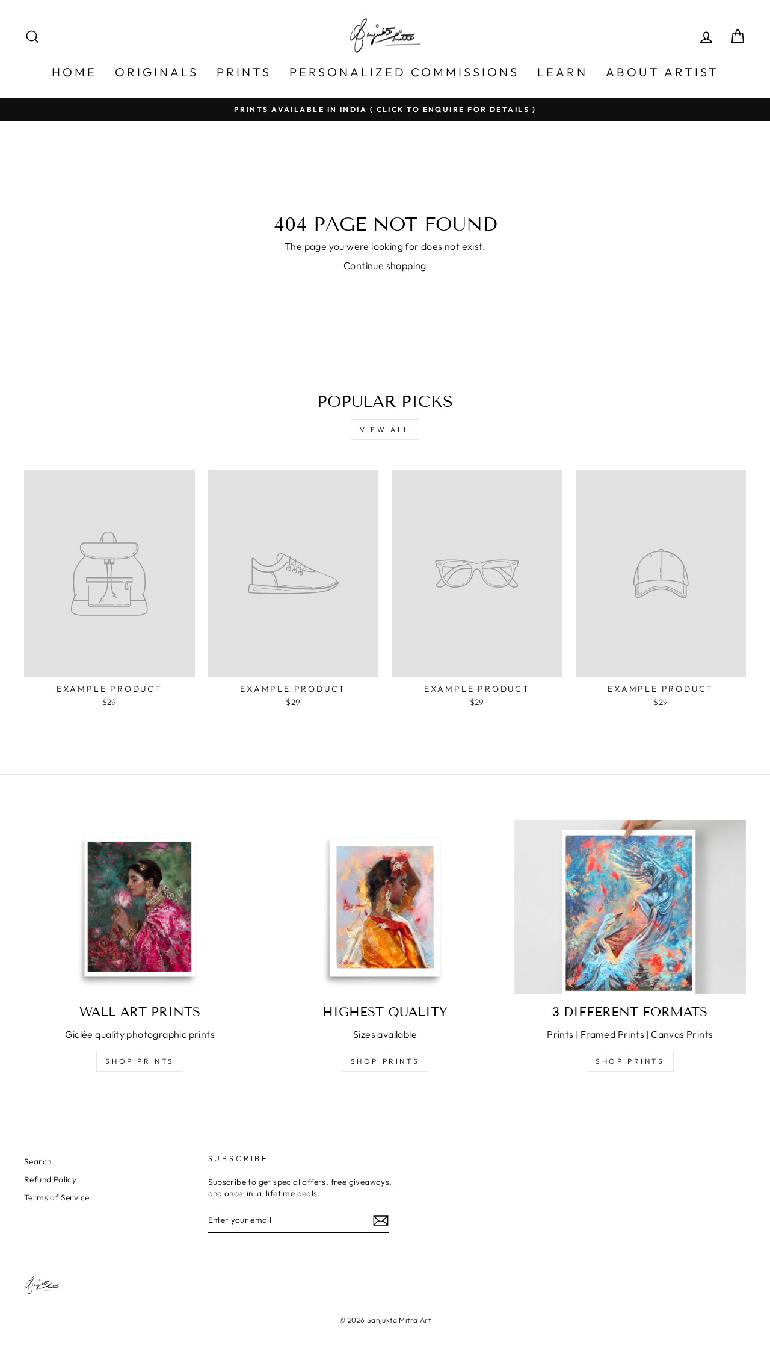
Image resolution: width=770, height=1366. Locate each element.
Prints (244, 71)
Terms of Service (56, 1197)
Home (74, 71)
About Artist (662, 71)
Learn (562, 71)
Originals (157, 71)
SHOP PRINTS (139, 1061)
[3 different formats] (630, 907)
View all (385, 429)
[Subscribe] (381, 1220)
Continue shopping (385, 265)
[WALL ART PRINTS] (140, 907)
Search (37, 1161)
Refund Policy (50, 1179)
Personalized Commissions (404, 71)
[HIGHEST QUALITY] (384, 907)
